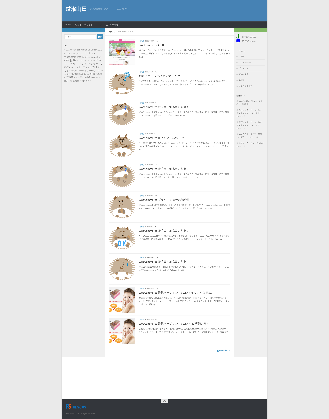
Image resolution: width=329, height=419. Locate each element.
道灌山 (78, 24)
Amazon (66, 50)
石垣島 (69, 77)
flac (74, 49)
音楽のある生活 (245, 86)
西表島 (93, 77)
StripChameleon (79, 54)
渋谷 (97, 74)
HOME (68, 24)
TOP (88, 53)
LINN (93, 49)
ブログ (99, 24)
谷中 (79, 81)
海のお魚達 (243, 74)
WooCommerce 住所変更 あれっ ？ (161, 138)
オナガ (93, 61)
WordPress (85, 57)
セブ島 (91, 64)
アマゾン (80, 61)
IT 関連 (141, 41)
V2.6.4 (94, 54)
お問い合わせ (112, 24)
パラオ (94, 67)
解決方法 (98, 77)
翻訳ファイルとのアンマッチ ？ (159, 76)
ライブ (68, 74)
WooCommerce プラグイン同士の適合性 (164, 200)
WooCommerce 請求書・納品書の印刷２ (164, 230)
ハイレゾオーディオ (79, 67)
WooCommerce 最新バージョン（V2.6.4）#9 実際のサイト (176, 323)
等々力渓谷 (84, 77)
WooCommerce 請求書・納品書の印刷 (162, 261)
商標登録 (79, 74)
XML (92, 57)
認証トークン (68, 81)
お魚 (73, 60)
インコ (88, 60)
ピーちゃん (243, 68)
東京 (92, 73)
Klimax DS (86, 49)
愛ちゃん (86, 74)
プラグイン (75, 71)
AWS (71, 50)
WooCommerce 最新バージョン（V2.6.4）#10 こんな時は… (176, 292)
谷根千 (83, 81)
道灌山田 (76, 9)
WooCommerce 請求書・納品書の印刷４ (164, 107)
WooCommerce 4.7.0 (151, 45)
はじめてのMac (245, 62)
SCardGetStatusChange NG (249, 101)
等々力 (76, 77)
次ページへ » (223, 350)
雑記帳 (242, 80)
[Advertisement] (242, 10)
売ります (88, 24)
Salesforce (69, 53)
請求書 (75, 81)
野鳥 (87, 81)
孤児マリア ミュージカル (250, 143)
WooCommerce (72, 56)
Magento (99, 50)
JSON (78, 50)
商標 (74, 74)
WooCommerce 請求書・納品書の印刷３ (164, 169)
